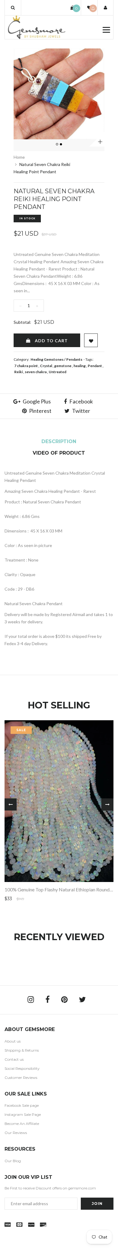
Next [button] (107, 804)
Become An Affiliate (22, 1123)
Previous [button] (11, 804)
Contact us (14, 1059)
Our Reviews (16, 1132)
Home (19, 157)
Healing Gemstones (47, 359)
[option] (59, 93)
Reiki (18, 372)
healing (80, 365)
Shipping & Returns (22, 1050)
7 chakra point (26, 365)
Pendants (74, 359)
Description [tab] (58, 441)
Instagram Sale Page (23, 1114)
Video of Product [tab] (59, 453)
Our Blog (13, 1161)
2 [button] (61, 144)
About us (13, 1041)
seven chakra (36, 372)
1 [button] (57, 144)
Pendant (95, 365)
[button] (13, 7)
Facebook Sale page (22, 1105)
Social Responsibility (22, 1068)
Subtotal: (22, 322)
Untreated (57, 372)
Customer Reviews (21, 1077)
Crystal (46, 365)
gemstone (62, 365)
